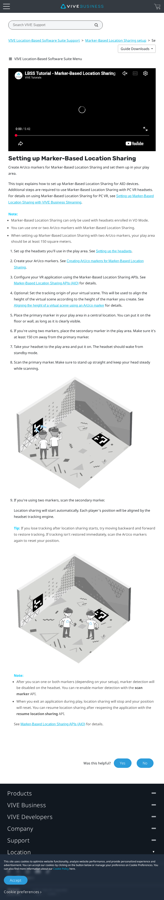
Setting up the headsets (114, 251)
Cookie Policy (61, 868)
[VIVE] (82, 6)
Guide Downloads (135, 48)
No (145, 763)
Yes (123, 763)
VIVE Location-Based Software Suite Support (44, 40)
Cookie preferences (21, 891)
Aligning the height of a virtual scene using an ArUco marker (59, 305)
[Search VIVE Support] (94, 25)
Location (19, 852)
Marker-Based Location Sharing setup (115, 40)
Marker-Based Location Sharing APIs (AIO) (46, 283)
